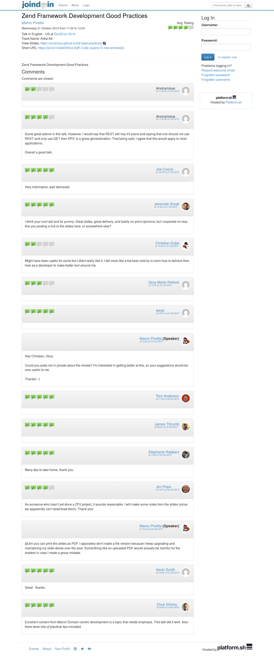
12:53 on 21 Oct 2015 (168, 172)
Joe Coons (164, 169)
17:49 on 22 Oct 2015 (168, 398)
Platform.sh (234, 102)
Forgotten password (215, 75)
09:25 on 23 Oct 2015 (167, 426)
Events (63, 5)
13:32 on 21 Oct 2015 (167, 206)
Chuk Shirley (167, 604)
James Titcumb (167, 423)
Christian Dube (167, 242)
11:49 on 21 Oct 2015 (168, 119)
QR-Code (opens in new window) (99, 47)
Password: (209, 40)
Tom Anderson (167, 395)
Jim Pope (163, 486)
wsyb (160, 310)
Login (86, 5)
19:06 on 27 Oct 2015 (168, 572)
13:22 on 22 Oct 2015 (152, 341)
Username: (209, 25)
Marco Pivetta (33, 22)
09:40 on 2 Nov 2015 (169, 607)
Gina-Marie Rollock (163, 282)
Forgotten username (215, 79)
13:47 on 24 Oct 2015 (168, 489)
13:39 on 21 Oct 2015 (168, 245)
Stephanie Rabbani (163, 451)
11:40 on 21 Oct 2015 (168, 91)
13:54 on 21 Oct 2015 (161, 285)
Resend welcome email (218, 70)
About (75, 5)
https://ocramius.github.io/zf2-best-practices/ (71, 43)
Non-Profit (62, 648)
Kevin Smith (165, 569)
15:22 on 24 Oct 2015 (152, 528)
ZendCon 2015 (64, 34)
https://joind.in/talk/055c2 (55, 47)
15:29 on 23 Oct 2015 (161, 454)
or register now (227, 57)
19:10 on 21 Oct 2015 (168, 313)
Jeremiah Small (166, 203)
